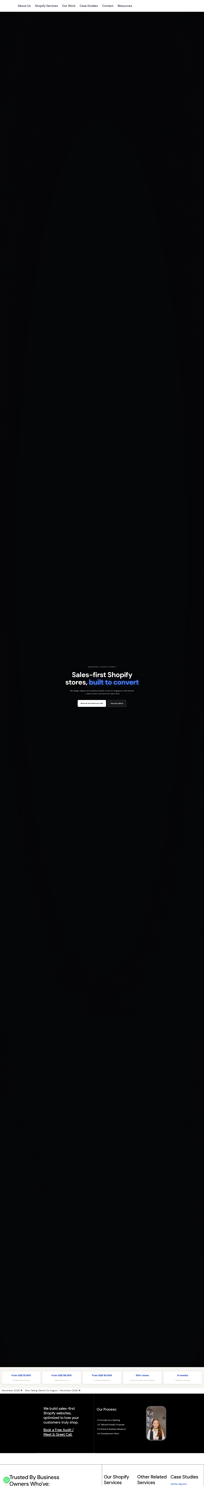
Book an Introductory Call (92, 703)
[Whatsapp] (6, 1480)
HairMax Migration (178, 1484)
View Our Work (117, 703)
